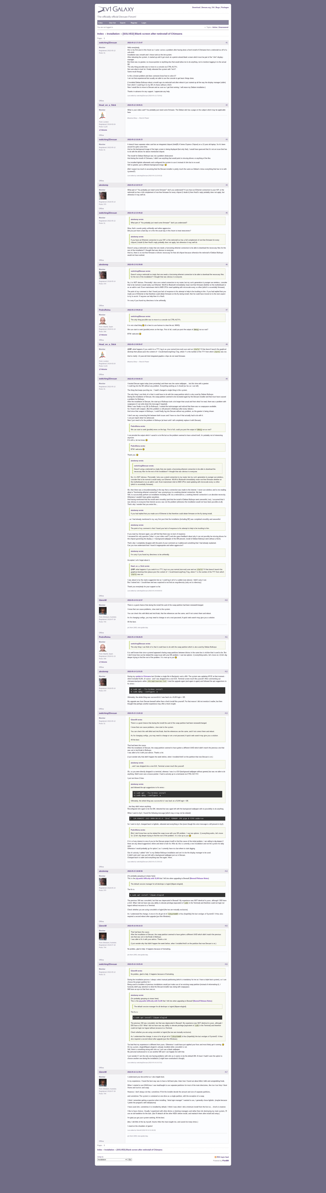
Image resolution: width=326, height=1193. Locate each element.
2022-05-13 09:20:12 (134, 310)
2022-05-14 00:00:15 (134, 379)
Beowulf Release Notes (199, 878)
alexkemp (103, 185)
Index (100, 23)
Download (196, 7)
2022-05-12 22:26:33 (134, 139)
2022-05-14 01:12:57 (134, 600)
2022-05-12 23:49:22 (134, 213)
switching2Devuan (108, 43)
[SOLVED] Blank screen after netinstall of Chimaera (152, 33)
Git (213, 7)
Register (134, 23)
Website (104, 130)
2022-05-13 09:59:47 (134, 344)
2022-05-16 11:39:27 (134, 1072)
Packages (225, 7)
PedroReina (104, 310)
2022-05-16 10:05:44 (134, 964)
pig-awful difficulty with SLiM (147, 878)
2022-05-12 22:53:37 (134, 185)
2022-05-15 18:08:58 (134, 871)
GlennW (103, 600)
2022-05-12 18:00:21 (134, 105)
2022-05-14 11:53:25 (134, 671)
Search (122, 23)
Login (144, 23)
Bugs (218, 7)
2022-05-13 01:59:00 (134, 264)
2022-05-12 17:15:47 (134, 43)
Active (214, 27)
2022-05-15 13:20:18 (134, 713)
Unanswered (223, 27)
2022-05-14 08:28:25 (134, 637)
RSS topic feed (223, 1157)
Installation (113, 33)
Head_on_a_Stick (107, 105)
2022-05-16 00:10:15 (134, 926)
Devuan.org (206, 7)
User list (112, 23)
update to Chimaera (143, 676)
